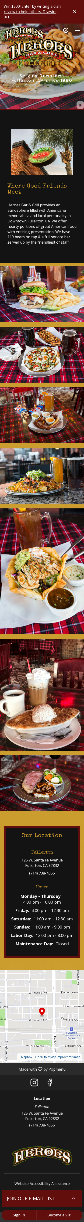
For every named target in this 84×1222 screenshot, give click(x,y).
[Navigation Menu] (77, 30)
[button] (42, 294)
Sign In (19, 1215)
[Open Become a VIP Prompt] (73, 1198)
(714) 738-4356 (42, 1125)
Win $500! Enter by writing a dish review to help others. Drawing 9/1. (32, 12)
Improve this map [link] (68, 1057)
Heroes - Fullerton (42, 1155)
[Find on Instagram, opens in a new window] (34, 1083)
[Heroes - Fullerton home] (25, 35)
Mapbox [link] (26, 1057)
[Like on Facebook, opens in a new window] (50, 1083)
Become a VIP (59, 1215)
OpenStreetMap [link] (45, 1057)
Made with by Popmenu (35, 1069)
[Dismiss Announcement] (74, 11)
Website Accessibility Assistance (42, 1183)
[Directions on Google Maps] (42, 1015)
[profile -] (66, 30)
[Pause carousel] (80, 105)
